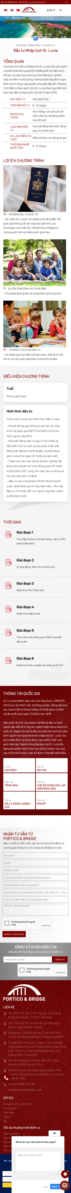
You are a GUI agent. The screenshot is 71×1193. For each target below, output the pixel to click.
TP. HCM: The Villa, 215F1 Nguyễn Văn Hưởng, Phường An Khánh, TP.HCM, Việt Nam (34, 1015)
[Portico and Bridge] (29, 10)
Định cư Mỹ (9, 1150)
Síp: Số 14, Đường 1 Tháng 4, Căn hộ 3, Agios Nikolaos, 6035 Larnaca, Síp (33, 1062)
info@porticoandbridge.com (33, 2)
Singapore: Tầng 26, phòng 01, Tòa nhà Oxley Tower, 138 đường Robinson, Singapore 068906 (35, 1034)
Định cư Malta (11, 1133)
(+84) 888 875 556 (10, 2)
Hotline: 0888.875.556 (21, 1084)
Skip (45, 1186)
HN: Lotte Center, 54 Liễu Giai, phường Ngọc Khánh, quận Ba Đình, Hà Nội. (34, 1025)
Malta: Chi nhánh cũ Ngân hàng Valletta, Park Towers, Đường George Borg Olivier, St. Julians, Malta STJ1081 (36, 1074)
